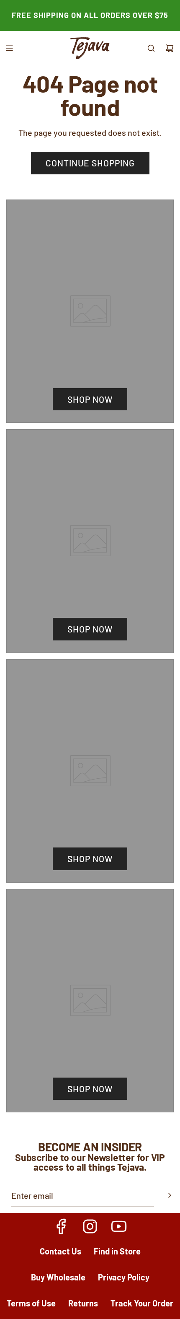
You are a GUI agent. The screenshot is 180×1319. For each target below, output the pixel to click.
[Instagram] (90, 1226)
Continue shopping (90, 163)
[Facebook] (61, 1226)
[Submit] (169, 1195)
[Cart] (169, 48)
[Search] (151, 48)
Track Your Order (142, 1303)
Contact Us (60, 1251)
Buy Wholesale (58, 1277)
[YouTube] (118, 1226)
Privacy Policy (123, 1277)
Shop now (90, 399)
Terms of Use (31, 1303)
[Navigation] (9, 48)
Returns (83, 1303)
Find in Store (117, 1251)
